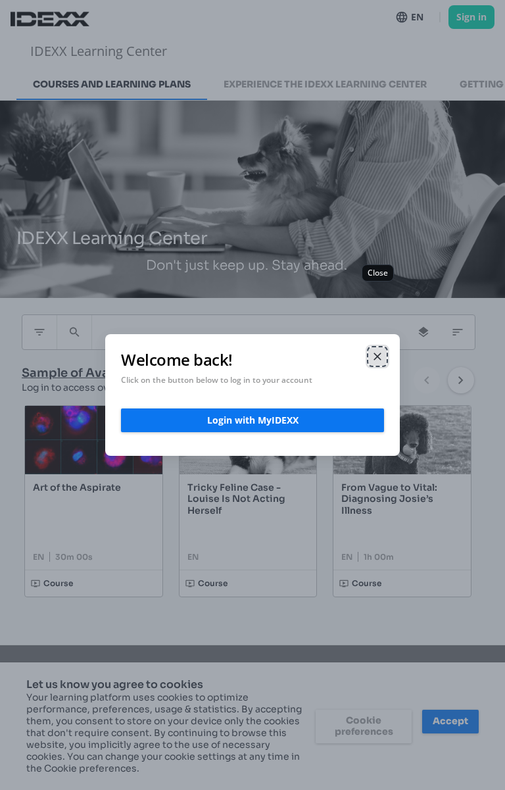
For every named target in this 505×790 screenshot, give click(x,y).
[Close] (377, 356)
